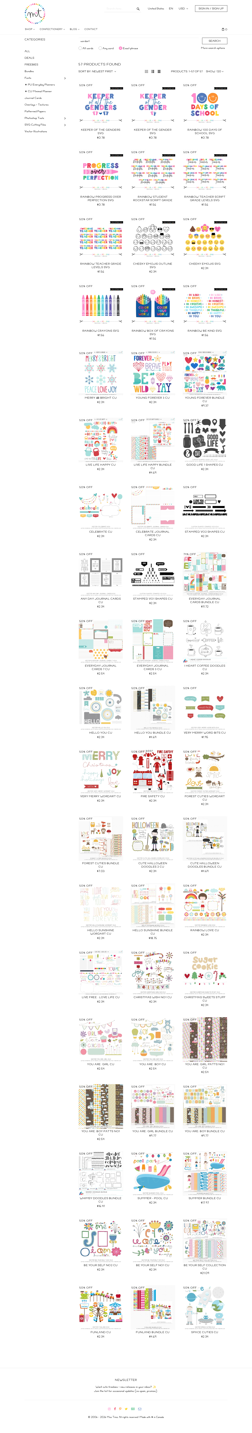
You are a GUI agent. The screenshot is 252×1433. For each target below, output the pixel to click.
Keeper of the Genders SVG (101, 131)
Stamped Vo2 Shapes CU (205, 532)
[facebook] (116, 1409)
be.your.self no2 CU (101, 1265)
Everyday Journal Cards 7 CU (101, 667)
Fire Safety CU (153, 796)
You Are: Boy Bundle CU (205, 1131)
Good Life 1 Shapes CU (205, 465)
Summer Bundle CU (205, 1198)
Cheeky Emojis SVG (205, 264)
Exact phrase (130, 48)
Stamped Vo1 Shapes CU (153, 599)
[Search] (138, 8)
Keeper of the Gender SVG (153, 131)
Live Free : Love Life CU (101, 997)
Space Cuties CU (204, 1332)
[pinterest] (121, 1409)
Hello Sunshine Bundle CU (153, 932)
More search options (213, 48)
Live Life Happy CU (101, 465)
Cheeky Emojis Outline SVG (152, 265)
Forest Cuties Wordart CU (205, 798)
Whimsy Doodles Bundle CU (101, 1200)
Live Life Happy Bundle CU (153, 466)
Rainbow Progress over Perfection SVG (100, 198)
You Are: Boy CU (153, 1064)
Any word (108, 48)
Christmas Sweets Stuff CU (205, 999)
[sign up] (134, 1409)
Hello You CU (100, 733)
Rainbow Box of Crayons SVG (153, 332)
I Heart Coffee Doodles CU (204, 667)
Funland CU (101, 1332)
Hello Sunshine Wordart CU (100, 932)
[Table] (159, 71)
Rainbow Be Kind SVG (205, 331)
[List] (152, 71)
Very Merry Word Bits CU (205, 733)
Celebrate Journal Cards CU (153, 533)
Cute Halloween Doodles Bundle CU (205, 865)
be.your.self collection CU (205, 1267)
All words (88, 48)
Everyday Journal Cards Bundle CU (205, 600)
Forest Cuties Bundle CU (100, 865)
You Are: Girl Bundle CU (153, 1131)
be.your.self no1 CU (153, 1265)
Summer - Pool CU (153, 1198)
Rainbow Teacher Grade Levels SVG (101, 265)
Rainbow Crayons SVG (100, 331)
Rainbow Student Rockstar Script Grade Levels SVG (153, 200)
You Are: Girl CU (100, 1064)
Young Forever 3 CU (153, 398)
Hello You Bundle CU (153, 733)
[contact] (141, 1409)
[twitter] (127, 1409)
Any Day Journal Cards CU (101, 600)
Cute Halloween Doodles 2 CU (153, 865)
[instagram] (110, 1409)
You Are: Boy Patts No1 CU (101, 1133)
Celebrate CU (100, 532)
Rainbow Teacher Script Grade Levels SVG (204, 198)
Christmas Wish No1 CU (153, 997)
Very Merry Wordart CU (100, 796)
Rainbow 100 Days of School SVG (205, 131)
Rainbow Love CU (204, 930)
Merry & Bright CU (101, 398)
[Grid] (146, 71)
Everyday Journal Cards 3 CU (153, 667)
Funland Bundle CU (153, 1332)
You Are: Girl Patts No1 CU (205, 1066)
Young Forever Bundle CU (205, 399)
